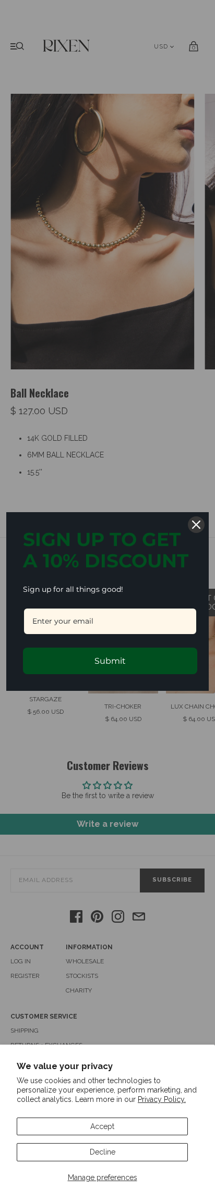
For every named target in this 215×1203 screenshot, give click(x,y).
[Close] (196, 524)
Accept (102, 1126)
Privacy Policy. (162, 1099)
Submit (110, 661)
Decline (102, 1152)
